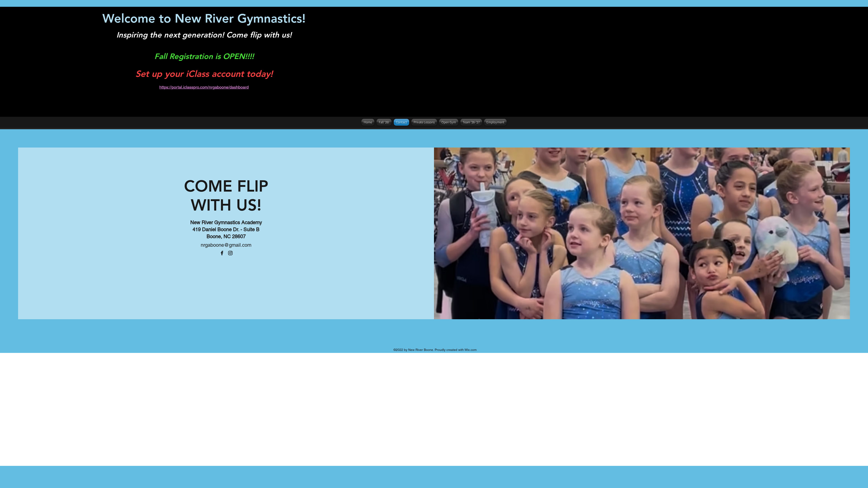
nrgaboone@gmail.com (226, 245)
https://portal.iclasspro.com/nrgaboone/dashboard (204, 87)
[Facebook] (222, 253)
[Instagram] (230, 253)
